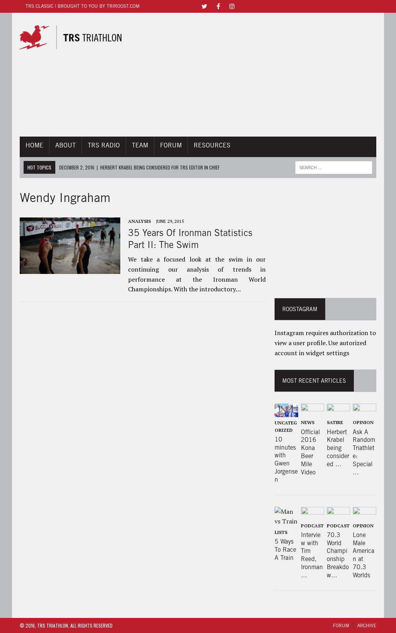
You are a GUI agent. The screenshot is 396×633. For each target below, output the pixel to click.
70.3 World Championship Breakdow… (338, 555)
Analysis (139, 221)
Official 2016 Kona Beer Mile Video (310, 452)
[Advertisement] (253, 75)
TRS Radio (104, 145)
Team (140, 145)
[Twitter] (204, 5)
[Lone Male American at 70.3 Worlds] (364, 514)
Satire (335, 422)
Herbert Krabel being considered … (338, 448)
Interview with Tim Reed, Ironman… (312, 555)
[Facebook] (218, 5)
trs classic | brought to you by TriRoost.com (83, 6)
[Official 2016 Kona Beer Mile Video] (312, 411)
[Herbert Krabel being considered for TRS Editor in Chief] (338, 411)
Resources (212, 145)
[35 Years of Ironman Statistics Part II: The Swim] (70, 268)
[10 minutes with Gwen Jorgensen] (286, 411)
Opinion (363, 422)
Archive (366, 625)
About (65, 145)
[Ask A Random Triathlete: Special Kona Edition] (364, 411)
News (307, 422)
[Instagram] (232, 5)
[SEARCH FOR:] (333, 166)
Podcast (312, 526)
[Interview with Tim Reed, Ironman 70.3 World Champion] (312, 514)
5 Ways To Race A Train (285, 549)
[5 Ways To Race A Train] (286, 521)
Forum (171, 145)
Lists (281, 532)
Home (34, 145)
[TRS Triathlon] (70, 37)
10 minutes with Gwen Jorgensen (286, 459)
